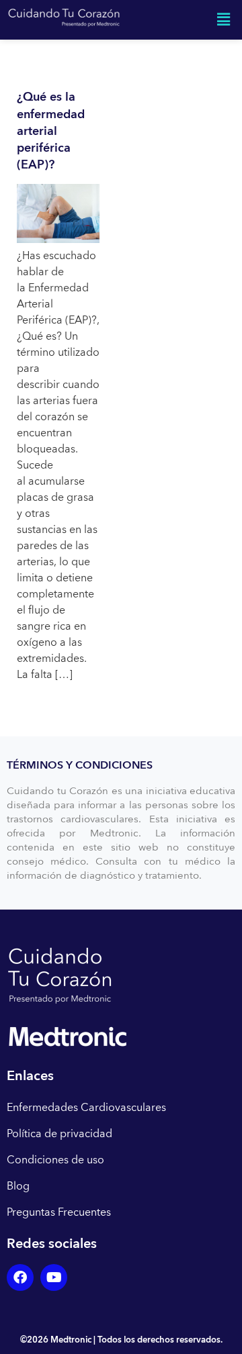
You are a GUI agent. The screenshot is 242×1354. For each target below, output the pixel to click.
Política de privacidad (59, 1133)
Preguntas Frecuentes (59, 1212)
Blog (18, 1186)
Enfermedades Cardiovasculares (86, 1107)
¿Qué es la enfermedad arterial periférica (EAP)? (51, 131)
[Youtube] (53, 1277)
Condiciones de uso (55, 1160)
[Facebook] (20, 1277)
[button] (223, 20)
